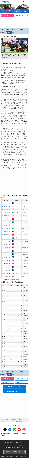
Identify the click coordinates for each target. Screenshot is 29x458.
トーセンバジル (9, 318)
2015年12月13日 (6, 228)
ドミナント (24, 234)
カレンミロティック (10, 331)
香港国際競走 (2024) (17, 419)
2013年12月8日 (6, 234)
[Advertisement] (15, 24)
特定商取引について (10, 447)
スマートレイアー (10, 328)
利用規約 (8, 445)
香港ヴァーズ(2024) (5, 420)
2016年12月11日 (6, 225)
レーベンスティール (10, 292)
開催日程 (8, 419)
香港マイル (4, 19)
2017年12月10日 (6, 222)
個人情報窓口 (15, 445)
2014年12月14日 (6, 231)
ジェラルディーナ (10, 290)
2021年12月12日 (6, 209)
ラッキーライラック (10, 308)
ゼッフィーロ (9, 287)
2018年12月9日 (6, 218)
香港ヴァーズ (4, 15)
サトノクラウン (9, 323)
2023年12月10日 (6, 203)
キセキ (7, 320)
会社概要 (21, 445)
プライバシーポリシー (19, 442)
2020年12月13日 (6, 212)
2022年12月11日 (6, 206)
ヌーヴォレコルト (10, 326)
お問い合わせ (20, 447)
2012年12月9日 (6, 238)
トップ (2, 419)
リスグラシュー (9, 313)
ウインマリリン (9, 295)
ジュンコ (24, 203)
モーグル (24, 212)
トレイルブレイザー (10, 338)
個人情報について (9, 442)
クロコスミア (9, 315)
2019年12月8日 (6, 215)
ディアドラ (8, 310)
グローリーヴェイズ (10, 297)
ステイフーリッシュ (10, 303)
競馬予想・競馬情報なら (14, 452)
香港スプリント (19, 15)
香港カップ (18, 19)
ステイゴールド (9, 356)
